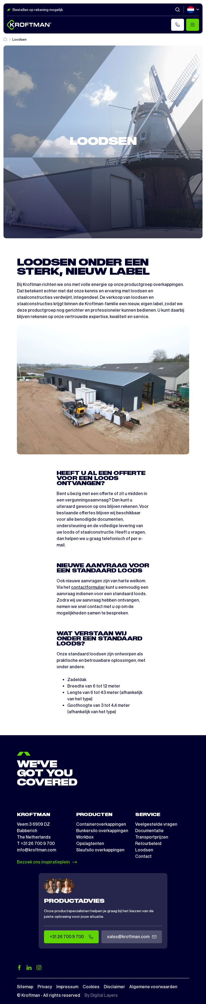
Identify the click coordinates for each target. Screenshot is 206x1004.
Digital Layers (104, 995)
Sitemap (25, 986)
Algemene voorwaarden (153, 986)
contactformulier (88, 587)
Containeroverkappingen (101, 824)
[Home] (5, 39)
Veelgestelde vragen (156, 824)
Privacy (45, 986)
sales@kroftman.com (128, 936)
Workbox (85, 837)
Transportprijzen (151, 837)
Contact (143, 856)
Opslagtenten (90, 843)
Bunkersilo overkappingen (102, 830)
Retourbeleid (148, 843)
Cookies (91, 986)
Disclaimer (114, 986)
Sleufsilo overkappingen (100, 849)
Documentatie (149, 830)
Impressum (67, 986)
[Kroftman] (29, 25)
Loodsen (144, 849)
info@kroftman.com (36, 849)
